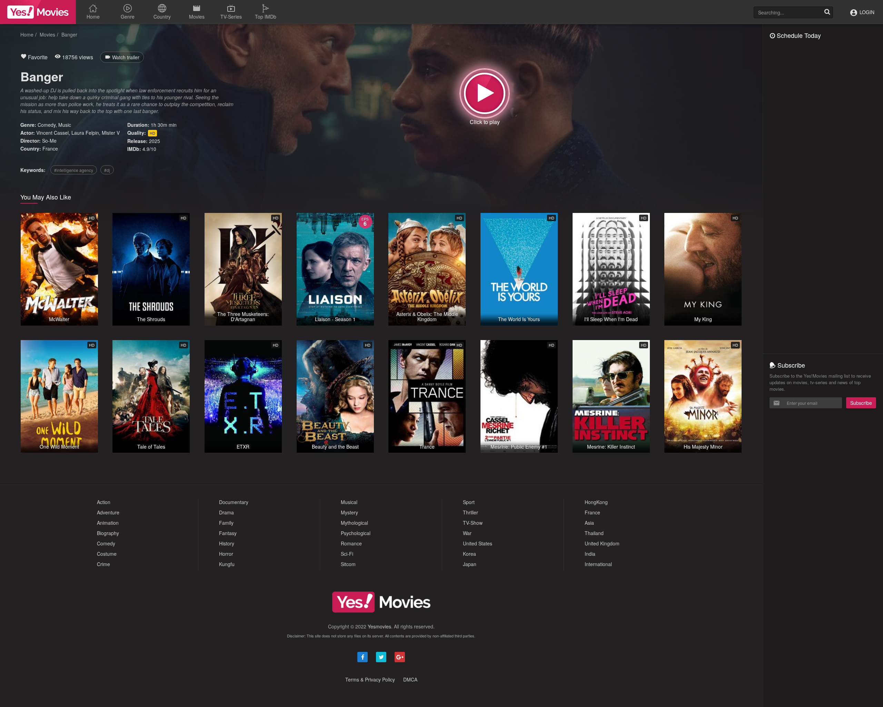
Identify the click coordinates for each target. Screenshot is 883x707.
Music (64, 124)
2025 (154, 140)
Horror (226, 553)
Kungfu (227, 564)
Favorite (37, 57)
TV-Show (473, 522)
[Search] (827, 12)
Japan (469, 564)
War (467, 533)
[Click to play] (484, 93)
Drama (226, 512)
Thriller (470, 512)
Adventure (108, 512)
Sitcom (348, 564)
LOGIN (866, 12)
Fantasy (228, 533)
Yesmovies (379, 626)
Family (226, 522)
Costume (107, 553)
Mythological (354, 522)
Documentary (233, 502)
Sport (469, 502)
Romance (351, 543)
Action (103, 502)
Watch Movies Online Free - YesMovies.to (38, 12)
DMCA (410, 679)
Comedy (47, 124)
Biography (108, 533)
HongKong (596, 502)
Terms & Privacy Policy (370, 679)
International (598, 564)
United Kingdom (602, 543)
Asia (589, 522)
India (590, 553)
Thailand (594, 533)
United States (477, 543)
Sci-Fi (347, 553)
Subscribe (861, 402)
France (50, 148)
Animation (108, 522)
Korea (469, 553)
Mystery (349, 512)
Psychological (355, 533)
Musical (349, 502)
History (226, 543)
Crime (103, 564)
